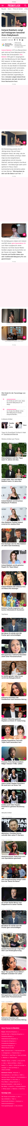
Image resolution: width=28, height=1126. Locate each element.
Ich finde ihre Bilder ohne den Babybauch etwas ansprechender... (15, 412)
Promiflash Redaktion (19, 38)
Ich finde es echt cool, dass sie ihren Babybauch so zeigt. (16, 402)
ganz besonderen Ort (19, 243)
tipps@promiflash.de (11, 434)
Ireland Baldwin (6, 50)
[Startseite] (14, 5)
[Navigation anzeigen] (2, 5)
